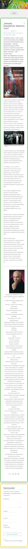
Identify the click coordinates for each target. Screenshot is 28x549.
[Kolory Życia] (14, 4)
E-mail (6, 518)
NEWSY (13, 35)
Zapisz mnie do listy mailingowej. (14, 540)
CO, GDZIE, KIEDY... (8, 35)
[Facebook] (16, 474)
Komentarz (6, 499)
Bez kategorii (20, 33)
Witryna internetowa (7, 526)
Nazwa (6, 511)
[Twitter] (13, 474)
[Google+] (18, 474)
